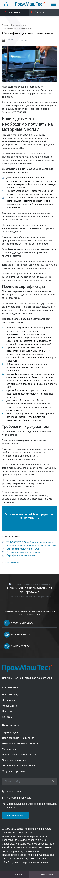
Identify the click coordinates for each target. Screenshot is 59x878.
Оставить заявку (44, 874)
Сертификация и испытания (20, 555)
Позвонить (16, 875)
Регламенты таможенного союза (23, 552)
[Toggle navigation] (53, 4)
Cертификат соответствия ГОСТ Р (23, 549)
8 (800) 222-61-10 (16, 791)
